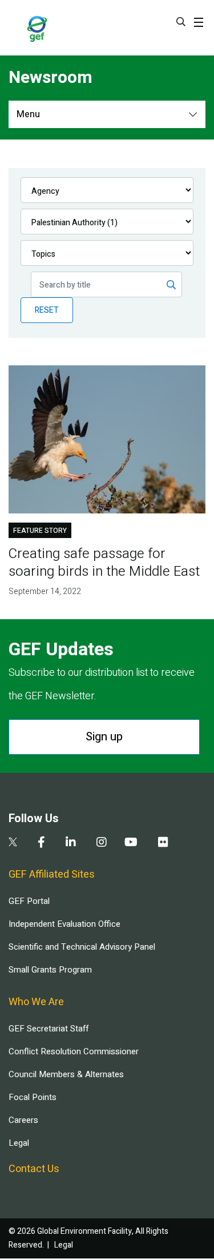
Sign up (104, 736)
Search (180, 21)
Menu (28, 114)
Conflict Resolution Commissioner (74, 1051)
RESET (47, 310)
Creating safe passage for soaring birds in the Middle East (104, 562)
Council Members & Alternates (66, 1074)
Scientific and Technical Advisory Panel (82, 947)
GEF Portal (29, 901)
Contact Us (34, 1169)
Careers (23, 1120)
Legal (19, 1143)
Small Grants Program (50, 969)
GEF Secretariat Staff (48, 1028)
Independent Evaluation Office (64, 924)
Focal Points (32, 1097)
